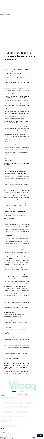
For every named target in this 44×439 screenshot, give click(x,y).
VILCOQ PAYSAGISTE (14, 407)
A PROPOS (8, 398)
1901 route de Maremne (4, 430)
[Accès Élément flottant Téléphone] (38, 435)
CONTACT (7, 421)
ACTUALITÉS (9, 425)
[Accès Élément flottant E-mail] (41, 435)
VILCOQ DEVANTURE (14, 411)
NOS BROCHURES (12, 416)
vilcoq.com (8, 374)
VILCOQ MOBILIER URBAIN (18, 402)
